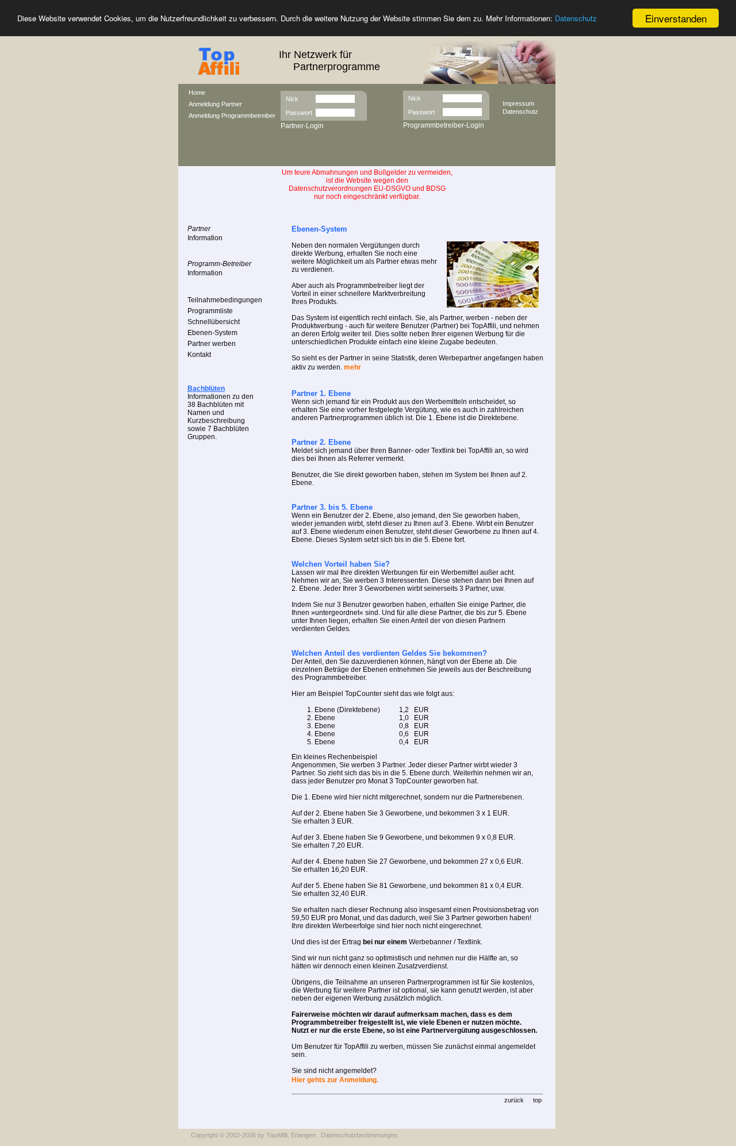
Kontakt (199, 355)
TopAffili (277, 1135)
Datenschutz (576, 18)
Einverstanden (676, 18)
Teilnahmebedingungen (224, 300)
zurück (514, 1100)
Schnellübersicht (213, 322)
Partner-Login (302, 126)
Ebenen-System (212, 333)
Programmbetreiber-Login (443, 125)
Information (205, 238)
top (537, 1100)
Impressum (518, 103)
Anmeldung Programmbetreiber (232, 115)
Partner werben (211, 344)
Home (197, 92)
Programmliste (210, 311)
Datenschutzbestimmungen (359, 1135)
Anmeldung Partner (215, 104)
